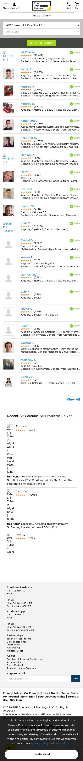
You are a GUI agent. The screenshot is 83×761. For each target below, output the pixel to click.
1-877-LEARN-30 (16, 590)
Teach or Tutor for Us (19, 638)
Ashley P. (27, 376)
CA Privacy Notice (36, 693)
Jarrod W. (28, 206)
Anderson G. (30, 120)
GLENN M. (28, 52)
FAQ (9, 593)
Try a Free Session (41, 42)
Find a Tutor (40, 15)
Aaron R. (27, 257)
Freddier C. (29, 137)
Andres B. (28, 103)
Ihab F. (25, 223)
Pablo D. (27, 69)
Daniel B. (27, 240)
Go (76, 678)
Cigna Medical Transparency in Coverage (22, 667)
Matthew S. (29, 359)
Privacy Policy (39, 743)
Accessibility (14, 662)
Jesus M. (27, 189)
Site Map (16, 700)
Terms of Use (62, 743)
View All (73, 399)
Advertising (13, 647)
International (14, 644)
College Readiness (17, 641)
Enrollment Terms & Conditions (24, 659)
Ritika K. (27, 308)
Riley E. (26, 172)
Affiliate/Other (15, 650)
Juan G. (26, 325)
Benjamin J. (29, 155)
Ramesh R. (28, 274)
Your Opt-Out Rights (51, 696)
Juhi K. (25, 291)
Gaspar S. (27, 342)
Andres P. (27, 86)
